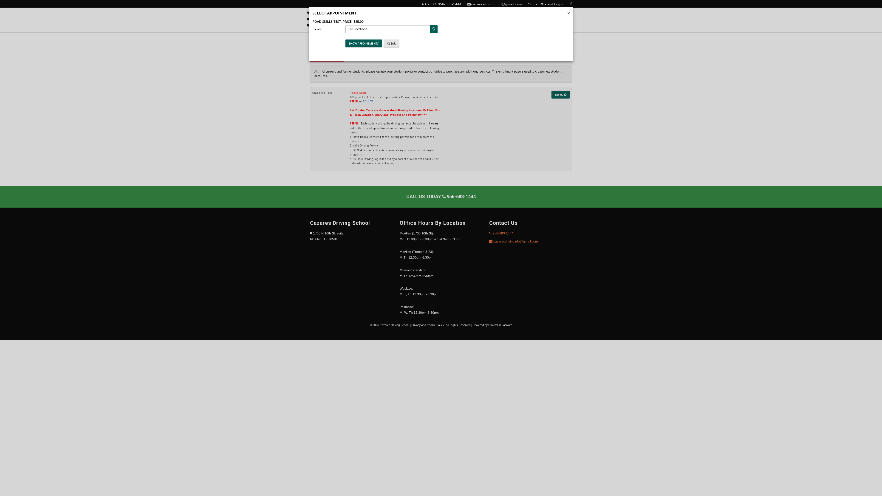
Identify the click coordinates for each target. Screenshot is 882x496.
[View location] (434, 29)
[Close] (569, 13)
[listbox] (387, 29)
